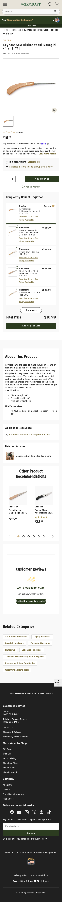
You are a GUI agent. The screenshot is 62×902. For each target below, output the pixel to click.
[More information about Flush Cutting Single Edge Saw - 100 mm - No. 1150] (17, 267)
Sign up (31, 833)
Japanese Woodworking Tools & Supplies (24, 656)
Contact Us (8, 727)
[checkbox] (31, 213)
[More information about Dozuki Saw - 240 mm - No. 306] (17, 289)
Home (5, 30)
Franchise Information (13, 794)
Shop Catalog (9, 768)
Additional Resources (18, 427)
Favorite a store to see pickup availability (31, 166)
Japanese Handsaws (32, 650)
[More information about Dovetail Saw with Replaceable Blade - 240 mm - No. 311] (17, 226)
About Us (7, 785)
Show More (31, 310)
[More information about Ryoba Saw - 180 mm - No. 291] (17, 248)
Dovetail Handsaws (14, 643)
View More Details (47, 154)
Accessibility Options (23, 881)
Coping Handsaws (42, 636)
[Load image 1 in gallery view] (8, 121)
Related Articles (15, 446)
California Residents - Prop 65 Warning (29, 434)
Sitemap (45, 881)
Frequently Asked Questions (16, 737)
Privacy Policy (40, 839)
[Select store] (50, 4)
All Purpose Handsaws (16, 636)
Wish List (7, 754)
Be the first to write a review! (31, 601)
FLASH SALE (31, 26)
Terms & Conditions (39, 875)
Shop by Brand (10, 772)
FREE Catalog (9, 758)
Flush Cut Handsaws (40, 643)
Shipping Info (34, 162)
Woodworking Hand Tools (17, 670)
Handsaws (16, 30)
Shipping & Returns (12, 732)
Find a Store (9, 799)
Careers (6, 789)
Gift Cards (7, 749)
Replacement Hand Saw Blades (20, 663)
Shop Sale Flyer (10, 763)
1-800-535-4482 (11, 714)
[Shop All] (5, 4)
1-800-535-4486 (11, 722)
